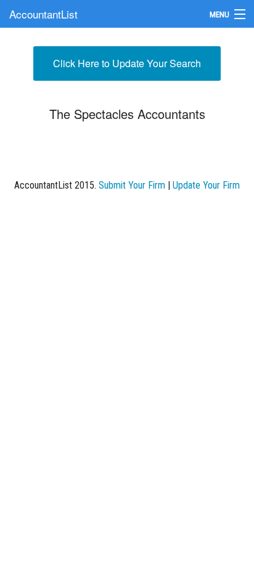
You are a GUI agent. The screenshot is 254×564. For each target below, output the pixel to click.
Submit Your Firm (132, 185)
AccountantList (43, 14)
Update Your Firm (206, 185)
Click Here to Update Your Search (127, 63)
